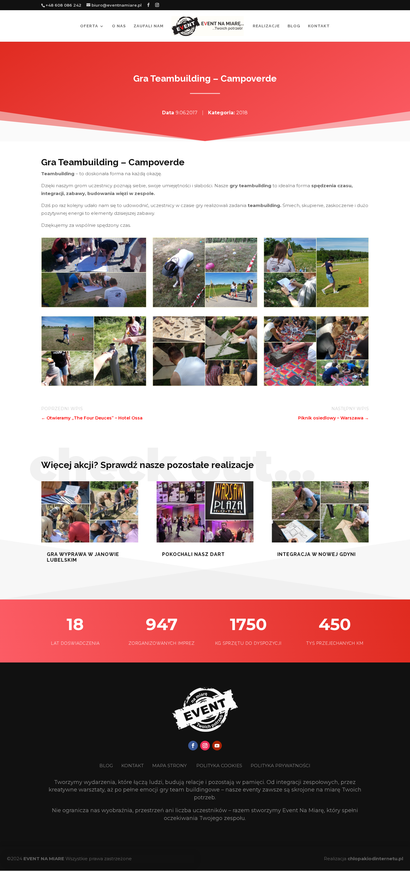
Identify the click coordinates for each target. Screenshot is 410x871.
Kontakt (319, 26)
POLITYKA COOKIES (219, 765)
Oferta (89, 26)
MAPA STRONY (169, 765)
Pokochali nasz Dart (193, 554)
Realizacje (266, 26)
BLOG (106, 765)
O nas (119, 26)
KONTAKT (133, 765)
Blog (294, 26)
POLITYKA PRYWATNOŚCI (280, 765)
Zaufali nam (149, 26)
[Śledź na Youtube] (217, 745)
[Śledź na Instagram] (205, 745)
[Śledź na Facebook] (193, 745)
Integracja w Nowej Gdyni (316, 554)
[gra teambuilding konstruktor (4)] (93, 306)
